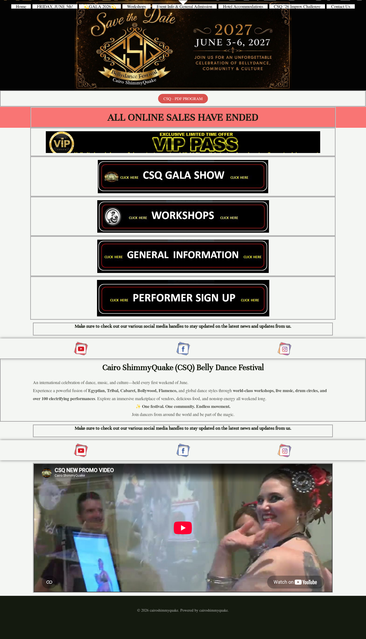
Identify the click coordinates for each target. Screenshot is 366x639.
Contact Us (340, 6)
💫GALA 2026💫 (100, 6)
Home (21, 6)
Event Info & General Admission (184, 6)
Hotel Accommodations (243, 6)
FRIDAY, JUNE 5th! (55, 6)
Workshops (136, 6)
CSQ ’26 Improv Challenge (297, 6)
